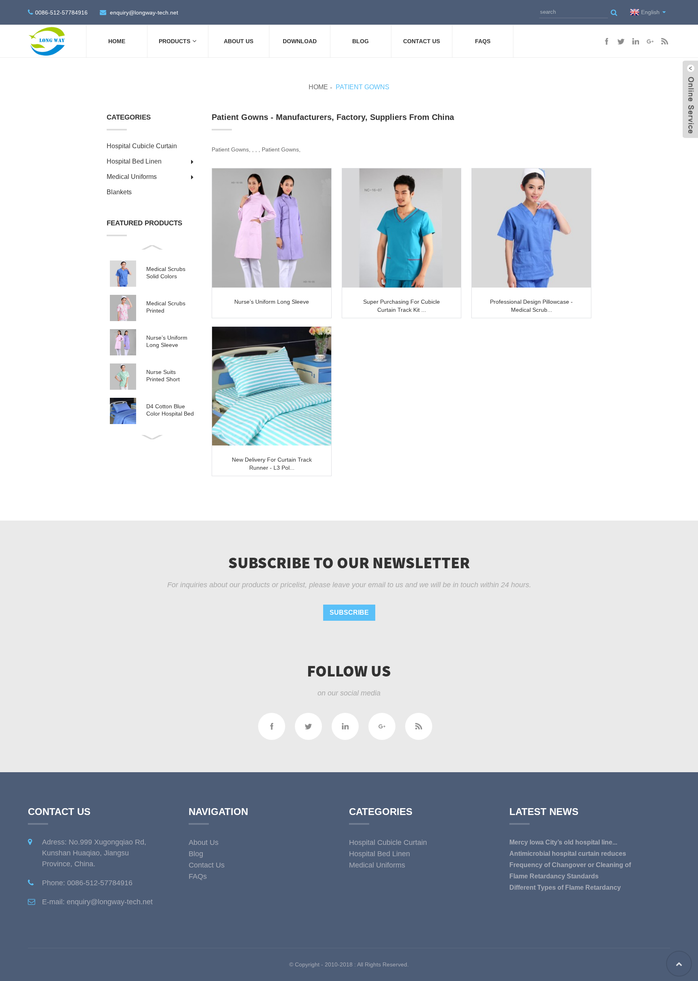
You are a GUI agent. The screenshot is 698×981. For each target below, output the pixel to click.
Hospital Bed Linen (134, 161)
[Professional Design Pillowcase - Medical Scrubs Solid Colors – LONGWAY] (531, 228)
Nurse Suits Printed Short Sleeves (163, 376)
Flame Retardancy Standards (554, 876)
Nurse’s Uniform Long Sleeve (166, 341)
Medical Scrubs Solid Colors (165, 272)
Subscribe (349, 612)
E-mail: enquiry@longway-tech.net (97, 902)
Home (116, 41)
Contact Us (421, 41)
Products (174, 41)
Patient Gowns (362, 87)
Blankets (119, 192)
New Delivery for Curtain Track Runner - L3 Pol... (272, 463)
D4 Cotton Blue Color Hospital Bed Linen (170, 410)
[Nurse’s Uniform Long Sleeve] (271, 228)
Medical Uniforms (132, 176)
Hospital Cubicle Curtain (142, 146)
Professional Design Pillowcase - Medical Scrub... (531, 305)
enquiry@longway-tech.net (144, 12)
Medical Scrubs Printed (165, 307)
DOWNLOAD (300, 41)
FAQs (482, 41)
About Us (238, 41)
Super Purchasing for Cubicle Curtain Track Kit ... (401, 305)
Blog (360, 41)
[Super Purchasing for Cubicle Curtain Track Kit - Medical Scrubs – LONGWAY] (401, 228)
